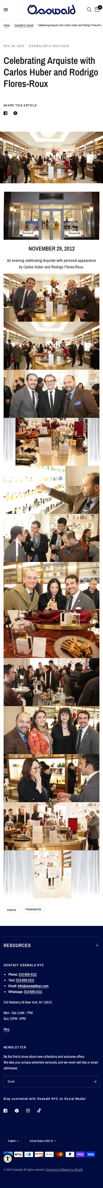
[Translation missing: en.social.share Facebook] (6, 113)
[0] (96, 9)
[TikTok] (42, 1110)
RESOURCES (17, 945)
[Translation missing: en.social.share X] (16, 113)
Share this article (20, 105)
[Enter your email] (94, 1081)
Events (11, 910)
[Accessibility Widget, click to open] (7, 1158)
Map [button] (7, 1029)
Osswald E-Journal (23, 25)
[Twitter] (20, 1110)
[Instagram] (31, 1110)
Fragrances (33, 909)
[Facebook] (9, 1110)
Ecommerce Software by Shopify (64, 1170)
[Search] (89, 9)
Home (7, 25)
